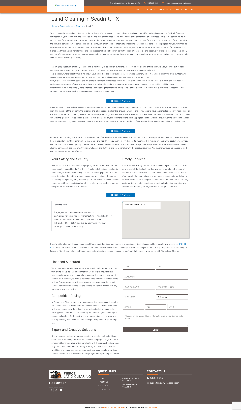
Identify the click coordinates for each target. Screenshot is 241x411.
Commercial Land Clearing (130, 379)
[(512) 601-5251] (145, 3)
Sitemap (153, 407)
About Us (150, 9)
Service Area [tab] (61, 204)
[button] (192, 10)
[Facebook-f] (51, 390)
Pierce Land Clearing (113, 407)
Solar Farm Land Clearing (130, 385)
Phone (127, 282)
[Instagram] (56, 390)
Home (138, 9)
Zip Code (172, 302)
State (148, 302)
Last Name (162, 262)
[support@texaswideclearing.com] (163, 3)
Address (128, 292)
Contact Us (181, 9)
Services (163, 9)
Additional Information (137, 312)
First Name (129, 262)
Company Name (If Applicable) (140, 272)
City (125, 302)
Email (159, 282)
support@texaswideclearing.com (178, 3)
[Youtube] (61, 390)
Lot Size (161, 292)
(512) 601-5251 (152, 3)
